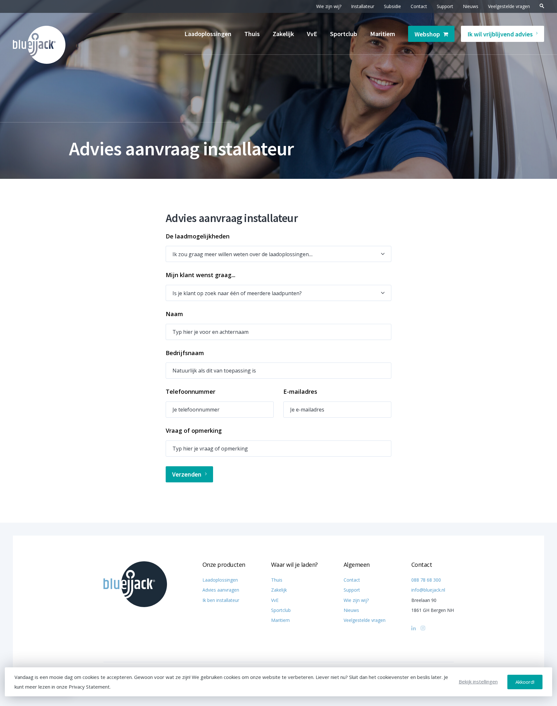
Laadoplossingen (207, 34)
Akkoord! (524, 682)
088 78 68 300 (426, 580)
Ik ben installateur (220, 600)
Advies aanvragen (220, 590)
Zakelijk (283, 34)
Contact (419, 6)
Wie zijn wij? (328, 6)
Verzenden (186, 474)
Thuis (252, 34)
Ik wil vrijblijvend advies (500, 34)
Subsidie (392, 6)
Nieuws (470, 6)
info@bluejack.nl (428, 590)
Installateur (362, 6)
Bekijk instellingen (478, 681)
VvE (312, 34)
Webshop (427, 34)
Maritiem (382, 34)
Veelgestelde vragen (509, 6)
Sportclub (343, 34)
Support (445, 6)
